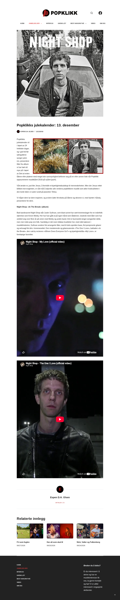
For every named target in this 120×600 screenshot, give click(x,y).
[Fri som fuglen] (30, 530)
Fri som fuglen (23, 542)
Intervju (49, 23)
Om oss (102, 23)
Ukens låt (62, 23)
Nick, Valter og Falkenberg (88, 542)
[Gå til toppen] (115, 595)
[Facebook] (100, 13)
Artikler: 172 (59, 502)
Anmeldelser (34, 23)
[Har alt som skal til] (60, 530)
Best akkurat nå (77, 23)
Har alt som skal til (55, 542)
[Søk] (92, 13)
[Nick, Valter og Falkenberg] (90, 530)
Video (93, 23)
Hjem (22, 23)
